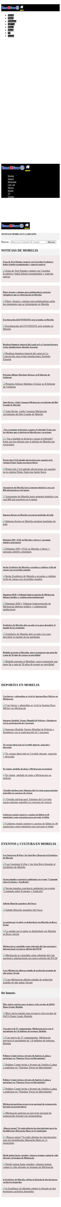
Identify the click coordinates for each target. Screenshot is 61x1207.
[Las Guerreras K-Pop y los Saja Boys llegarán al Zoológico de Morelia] (30, 867)
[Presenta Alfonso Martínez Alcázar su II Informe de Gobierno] (30, 386)
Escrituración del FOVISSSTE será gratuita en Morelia (28, 319)
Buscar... (5, 242)
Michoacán (12, 21)
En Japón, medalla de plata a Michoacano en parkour (27, 769)
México (11, 27)
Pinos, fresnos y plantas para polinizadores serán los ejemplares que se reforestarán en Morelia (27, 293)
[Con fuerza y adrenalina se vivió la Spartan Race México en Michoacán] (30, 708)
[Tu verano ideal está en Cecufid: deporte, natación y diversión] (30, 756)
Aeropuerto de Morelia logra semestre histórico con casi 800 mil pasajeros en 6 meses (28, 488)
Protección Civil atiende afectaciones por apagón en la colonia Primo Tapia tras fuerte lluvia (28, 461)
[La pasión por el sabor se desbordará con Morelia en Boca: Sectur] (30, 934)
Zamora (11, 18)
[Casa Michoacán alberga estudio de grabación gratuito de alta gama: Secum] (30, 982)
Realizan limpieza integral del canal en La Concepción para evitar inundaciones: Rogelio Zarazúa (30, 345)
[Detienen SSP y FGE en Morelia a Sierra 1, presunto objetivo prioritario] (30, 551)
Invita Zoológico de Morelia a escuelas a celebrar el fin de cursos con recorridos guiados (29, 568)
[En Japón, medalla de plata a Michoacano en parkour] (30, 778)
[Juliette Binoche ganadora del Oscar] (22, 910)
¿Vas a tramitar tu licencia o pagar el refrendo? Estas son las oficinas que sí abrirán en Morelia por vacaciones (29, 431)
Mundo (11, 30)
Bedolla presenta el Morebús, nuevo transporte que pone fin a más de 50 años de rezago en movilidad (30, 653)
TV (9, 33)
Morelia (11, 15)
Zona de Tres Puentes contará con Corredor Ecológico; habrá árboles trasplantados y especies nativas (28, 263)
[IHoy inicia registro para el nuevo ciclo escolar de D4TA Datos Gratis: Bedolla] (30, 1016)
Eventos (11, 36)
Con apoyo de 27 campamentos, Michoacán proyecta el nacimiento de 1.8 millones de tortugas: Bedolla (28, 1029)
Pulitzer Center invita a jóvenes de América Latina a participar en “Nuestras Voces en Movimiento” (27, 1057)
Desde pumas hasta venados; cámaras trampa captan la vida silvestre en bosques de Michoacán (30, 1156)
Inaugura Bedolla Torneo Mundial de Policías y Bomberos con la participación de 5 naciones (30, 721)
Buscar (51, 242)
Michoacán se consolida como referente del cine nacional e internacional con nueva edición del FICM (29, 947)
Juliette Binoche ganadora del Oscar (19, 903)
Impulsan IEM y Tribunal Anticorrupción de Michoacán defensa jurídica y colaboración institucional (28, 595)
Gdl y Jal (11, 24)
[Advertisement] (30, 70)
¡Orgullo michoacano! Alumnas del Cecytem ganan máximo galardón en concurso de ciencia (30, 791)
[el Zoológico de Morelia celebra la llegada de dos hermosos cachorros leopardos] (30, 1191)
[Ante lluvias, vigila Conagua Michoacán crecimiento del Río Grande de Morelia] (30, 414)
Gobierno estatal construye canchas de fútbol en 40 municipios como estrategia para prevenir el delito (26, 815)
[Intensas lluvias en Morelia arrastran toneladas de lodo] (30, 524)
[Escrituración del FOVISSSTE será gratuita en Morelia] (30, 329)
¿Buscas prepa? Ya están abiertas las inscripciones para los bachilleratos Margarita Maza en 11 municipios (30, 1129)
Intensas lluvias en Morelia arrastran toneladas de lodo (28, 515)
